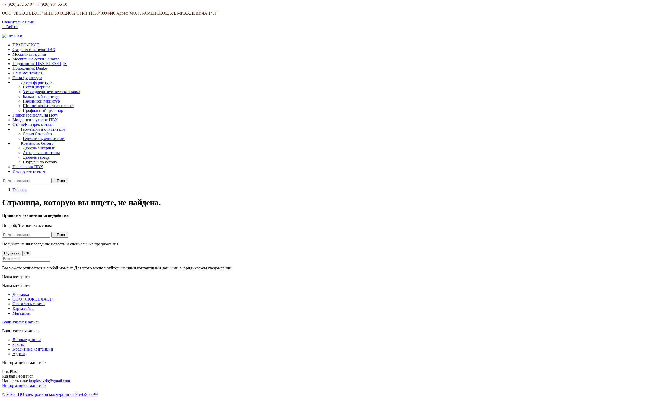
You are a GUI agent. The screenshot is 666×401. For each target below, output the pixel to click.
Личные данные (26, 340)
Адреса (18, 354)
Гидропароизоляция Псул (35, 115)
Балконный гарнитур (41, 96)
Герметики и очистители (38, 129)
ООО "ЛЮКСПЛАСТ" (33, 299)
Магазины (21, 313)
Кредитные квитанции (32, 349)
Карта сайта (23, 308)
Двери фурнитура (32, 82)
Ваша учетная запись (20, 322)
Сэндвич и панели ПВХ (33, 49)
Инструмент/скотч (28, 171)
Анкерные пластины (41, 152)
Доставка (20, 294)
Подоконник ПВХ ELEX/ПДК (39, 63)
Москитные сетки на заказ (35, 59)
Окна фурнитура (27, 77)
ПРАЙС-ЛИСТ (25, 45)
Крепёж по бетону (32, 143)
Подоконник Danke (29, 68)
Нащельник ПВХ (27, 166)
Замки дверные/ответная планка (51, 92)
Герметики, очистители (44, 138)
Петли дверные (36, 87)
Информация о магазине (24, 385)
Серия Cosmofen (37, 134)
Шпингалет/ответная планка (48, 106)
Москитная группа (29, 54)
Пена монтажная (27, 73)
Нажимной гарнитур (41, 101)
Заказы (18, 344)
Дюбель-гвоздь (36, 157)
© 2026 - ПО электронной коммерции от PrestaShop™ (50, 394)
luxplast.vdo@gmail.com (49, 381)
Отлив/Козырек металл (32, 124)
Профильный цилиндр (43, 110)
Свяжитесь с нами (18, 22)
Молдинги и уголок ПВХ (35, 120)
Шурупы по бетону (40, 162)
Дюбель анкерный (39, 148)
